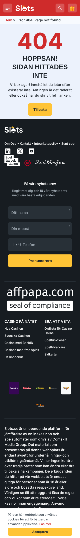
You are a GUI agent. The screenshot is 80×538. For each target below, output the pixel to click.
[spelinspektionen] (12, 160)
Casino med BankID (18, 343)
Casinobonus (14, 357)
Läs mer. (45, 524)
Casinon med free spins (21, 350)
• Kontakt (23, 143)
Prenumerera (40, 260)
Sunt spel (68, 143)
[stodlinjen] (50, 165)
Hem (8, 20)
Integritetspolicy (46, 143)
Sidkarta (50, 354)
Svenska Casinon (17, 335)
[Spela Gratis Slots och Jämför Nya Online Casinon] (25, 8)
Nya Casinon (13, 328)
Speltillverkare (54, 347)
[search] (60, 8)
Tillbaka (40, 109)
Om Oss (10, 143)
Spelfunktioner (55, 340)
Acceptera (40, 532)
